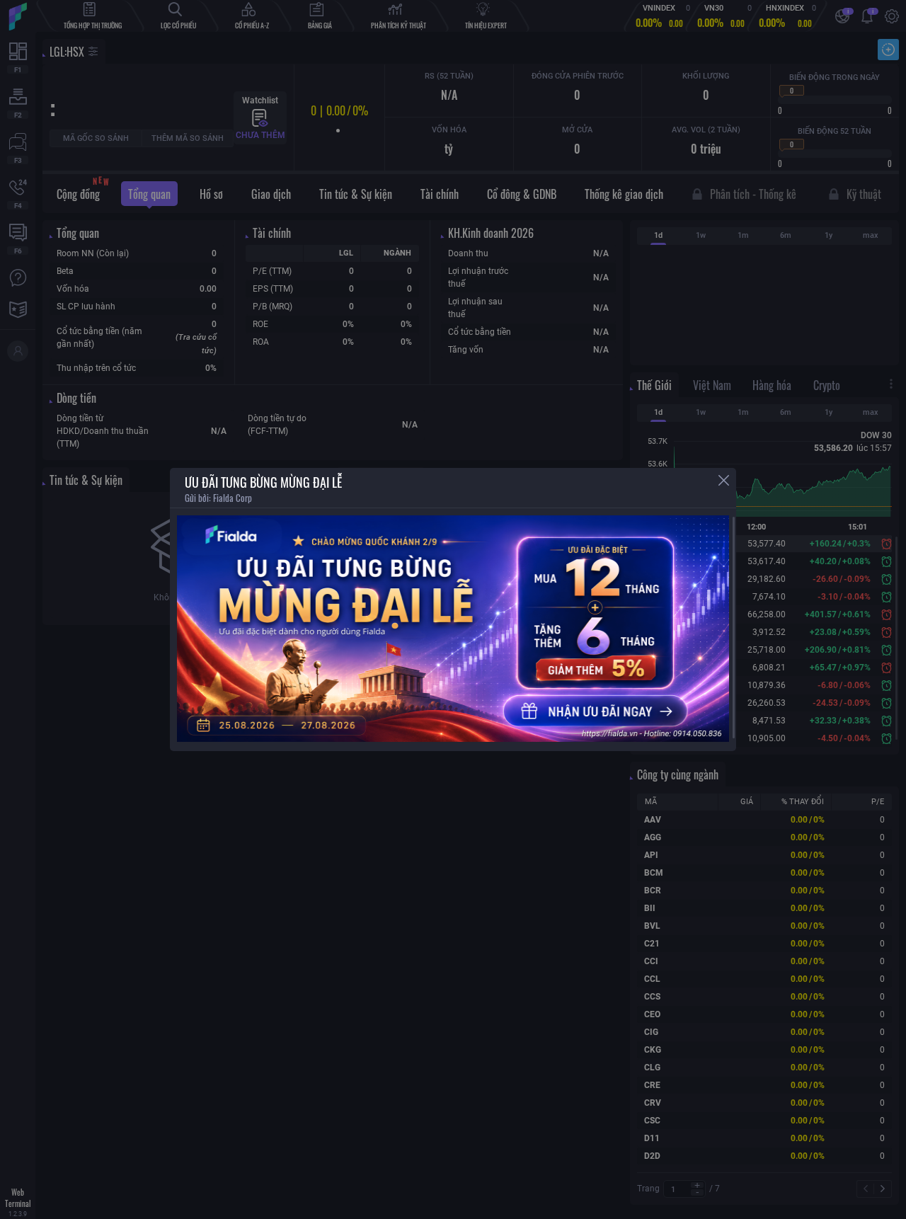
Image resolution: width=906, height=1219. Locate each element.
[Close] (723, 480)
